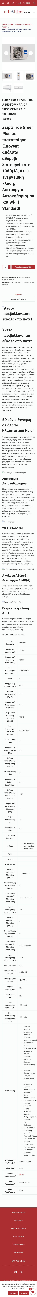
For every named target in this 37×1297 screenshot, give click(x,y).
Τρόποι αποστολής (18, 1244)
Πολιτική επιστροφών (18, 1228)
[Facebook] (3, 3)
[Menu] (34, 12)
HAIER (14, 282)
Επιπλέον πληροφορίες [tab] (18, 299)
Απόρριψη (24, 1293)
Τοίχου (5, 285)
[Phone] (13, 3)
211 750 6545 (18, 1261)
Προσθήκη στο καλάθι (23, 267)
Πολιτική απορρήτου (18, 1212)
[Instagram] (8, 3)
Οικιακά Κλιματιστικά (26, 282)
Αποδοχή (13, 1293)
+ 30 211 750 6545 (23, 3)
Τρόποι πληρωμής (18, 1236)
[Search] (34, 3)
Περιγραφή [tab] (18, 294)
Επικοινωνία (18, 1252)
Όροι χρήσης (18, 1220)
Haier (21, 1175)
